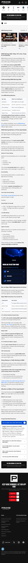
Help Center (3, 535)
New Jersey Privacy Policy (6, 518)
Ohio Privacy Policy (5, 529)
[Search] (22, 2)
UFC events (10, 324)
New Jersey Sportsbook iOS (21, 518)
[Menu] (26, 2)
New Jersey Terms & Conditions (5, 521)
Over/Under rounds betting (8, 195)
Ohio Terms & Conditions (6, 531)
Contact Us (3, 533)
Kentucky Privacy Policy (5, 524)
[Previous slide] (1, 41)
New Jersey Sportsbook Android (20, 521)
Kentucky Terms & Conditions (4, 527)
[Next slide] (26, 41)
